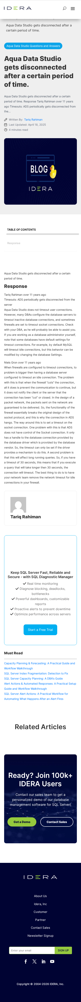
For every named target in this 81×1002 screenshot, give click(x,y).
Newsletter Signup (40, 936)
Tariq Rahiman (33, 119)
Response (13, 243)
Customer (40, 912)
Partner (40, 920)
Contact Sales (40, 927)
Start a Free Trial (40, 630)
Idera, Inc (40, 904)
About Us (40, 896)
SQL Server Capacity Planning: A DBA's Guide (33, 678)
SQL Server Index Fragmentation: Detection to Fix (36, 673)
